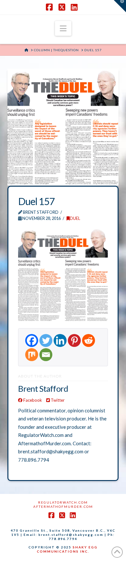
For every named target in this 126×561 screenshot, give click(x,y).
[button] (63, 28)
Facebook (32, 400)
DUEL (75, 218)
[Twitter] (45, 340)
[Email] (45, 354)
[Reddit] (88, 340)
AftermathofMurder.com (63, 506)
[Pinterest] (74, 340)
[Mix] (31, 354)
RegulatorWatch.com (63, 502)
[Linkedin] (60, 340)
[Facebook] (31, 340)
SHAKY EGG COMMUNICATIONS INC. (67, 549)
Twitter (57, 400)
